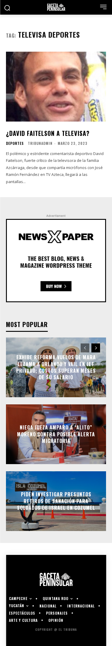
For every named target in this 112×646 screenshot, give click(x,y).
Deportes (15, 143)
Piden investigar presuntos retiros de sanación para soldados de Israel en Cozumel (56, 501)
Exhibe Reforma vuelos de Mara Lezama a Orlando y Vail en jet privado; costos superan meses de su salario (56, 367)
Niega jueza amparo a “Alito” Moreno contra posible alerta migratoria (56, 434)
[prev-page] (85, 347)
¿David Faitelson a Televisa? (48, 133)
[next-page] (95, 347)
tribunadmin (40, 143)
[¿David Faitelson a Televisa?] (56, 87)
